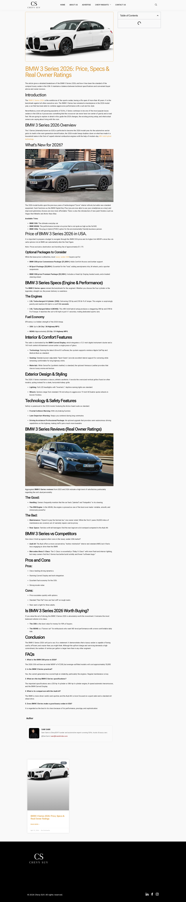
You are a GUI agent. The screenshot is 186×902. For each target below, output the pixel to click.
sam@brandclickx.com (59, 736)
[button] (158, 15)
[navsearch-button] (156, 5)
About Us (73, 5)
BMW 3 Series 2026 (36, 100)
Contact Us (120, 5)
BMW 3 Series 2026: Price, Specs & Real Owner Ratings (47, 817)
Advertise (86, 5)
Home (62, 5)
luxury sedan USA (62, 257)
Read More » (35, 824)
